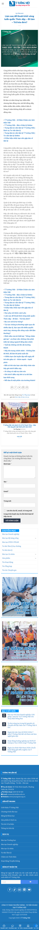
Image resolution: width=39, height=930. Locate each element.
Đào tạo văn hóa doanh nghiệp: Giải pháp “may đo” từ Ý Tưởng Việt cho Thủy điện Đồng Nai (21, 717)
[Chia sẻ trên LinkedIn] (23, 387)
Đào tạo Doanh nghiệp (10, 534)
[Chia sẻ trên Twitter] (19, 387)
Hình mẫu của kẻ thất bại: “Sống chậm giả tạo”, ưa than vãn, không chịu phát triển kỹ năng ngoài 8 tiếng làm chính (19, 339)
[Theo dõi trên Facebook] (10, 890)
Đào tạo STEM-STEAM (10, 542)
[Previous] (2, 424)
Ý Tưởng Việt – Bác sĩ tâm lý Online (18, 125)
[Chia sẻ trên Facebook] (15, 387)
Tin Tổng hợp (7, 566)
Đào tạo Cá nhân (8, 554)
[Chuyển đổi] (35, 538)
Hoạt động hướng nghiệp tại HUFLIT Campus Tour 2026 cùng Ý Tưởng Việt (22, 742)
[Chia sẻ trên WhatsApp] (12, 387)
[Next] (37, 424)
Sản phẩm (6, 558)
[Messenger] (35, 926)
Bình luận (7, 464)
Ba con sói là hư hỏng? (14, 322)
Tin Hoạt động (7, 562)
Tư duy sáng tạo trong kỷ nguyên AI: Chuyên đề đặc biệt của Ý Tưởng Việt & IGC (22, 725)
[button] (3, 3)
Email (6, 491)
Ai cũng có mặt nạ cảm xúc (15, 371)
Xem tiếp (19, 438)
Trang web (7, 501)
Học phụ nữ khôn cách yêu (15, 313)
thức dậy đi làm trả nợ (22, 397)
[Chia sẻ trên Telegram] (27, 387)
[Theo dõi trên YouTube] (29, 890)
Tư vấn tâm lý (7, 550)
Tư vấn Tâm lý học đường (11, 546)
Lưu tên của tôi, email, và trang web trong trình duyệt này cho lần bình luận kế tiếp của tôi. (18, 513)
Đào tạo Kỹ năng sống (10, 538)
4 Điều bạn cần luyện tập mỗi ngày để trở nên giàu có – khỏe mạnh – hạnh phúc (19, 359)
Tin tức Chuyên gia (9, 570)
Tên (5, 482)
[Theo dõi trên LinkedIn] (24, 890)
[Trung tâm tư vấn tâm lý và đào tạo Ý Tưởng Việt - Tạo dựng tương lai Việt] (19, 4)
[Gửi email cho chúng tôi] (19, 890)
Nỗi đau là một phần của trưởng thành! (20, 380)
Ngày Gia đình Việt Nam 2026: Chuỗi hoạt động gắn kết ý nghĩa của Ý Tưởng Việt (22, 750)
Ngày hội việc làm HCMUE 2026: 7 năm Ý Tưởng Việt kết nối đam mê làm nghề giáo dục (22, 734)
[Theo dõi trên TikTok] (14, 890)
